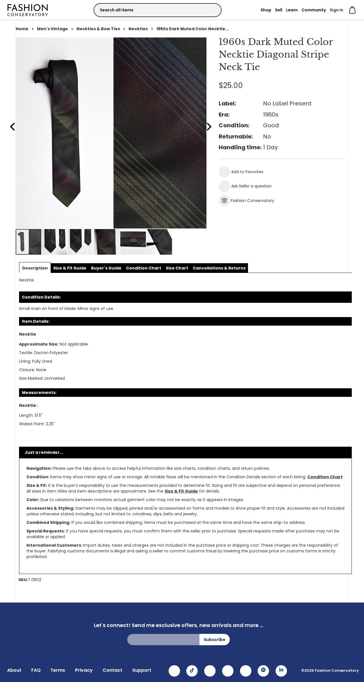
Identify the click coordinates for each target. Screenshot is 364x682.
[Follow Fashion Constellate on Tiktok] (192, 671)
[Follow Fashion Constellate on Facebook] (210, 671)
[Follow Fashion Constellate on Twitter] (227, 671)
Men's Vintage (52, 29)
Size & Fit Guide (181, 491)
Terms (57, 670)
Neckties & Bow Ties (98, 29)
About (14, 670)
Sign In (336, 10)
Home (22, 29)
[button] (55, 241)
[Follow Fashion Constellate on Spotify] (263, 671)
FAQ (36, 670)
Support (141, 670)
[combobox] (157, 10)
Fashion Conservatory (252, 200)
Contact (112, 670)
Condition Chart (325, 477)
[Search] (212, 9)
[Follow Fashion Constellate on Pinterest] (245, 671)
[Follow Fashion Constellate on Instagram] (174, 671)
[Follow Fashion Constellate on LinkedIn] (281, 671)
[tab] (35, 268)
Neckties (138, 29)
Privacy (84, 670)
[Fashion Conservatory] (27, 9)
